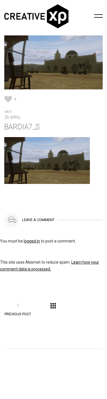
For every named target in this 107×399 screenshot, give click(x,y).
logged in (32, 241)
